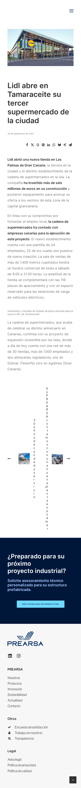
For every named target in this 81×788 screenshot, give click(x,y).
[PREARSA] (20, 11)
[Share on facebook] (27, 144)
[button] (71, 11)
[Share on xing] (64, 144)
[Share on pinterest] (43, 144)
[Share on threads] (37, 144)
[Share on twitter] (32, 144)
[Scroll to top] (72, 779)
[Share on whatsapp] (54, 144)
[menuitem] (40, 678)
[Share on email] (70, 144)
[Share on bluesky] (59, 144)
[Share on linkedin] (48, 144)
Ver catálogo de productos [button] (40, 604)
